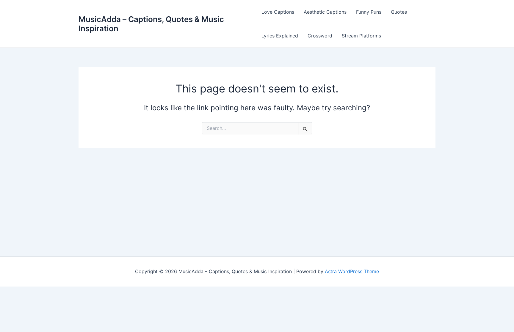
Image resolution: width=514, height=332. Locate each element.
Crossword (320, 36)
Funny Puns (368, 12)
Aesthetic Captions (325, 12)
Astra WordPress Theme (352, 271)
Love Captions (277, 12)
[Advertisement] (257, 193)
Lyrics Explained (279, 36)
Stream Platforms (361, 36)
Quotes (399, 12)
